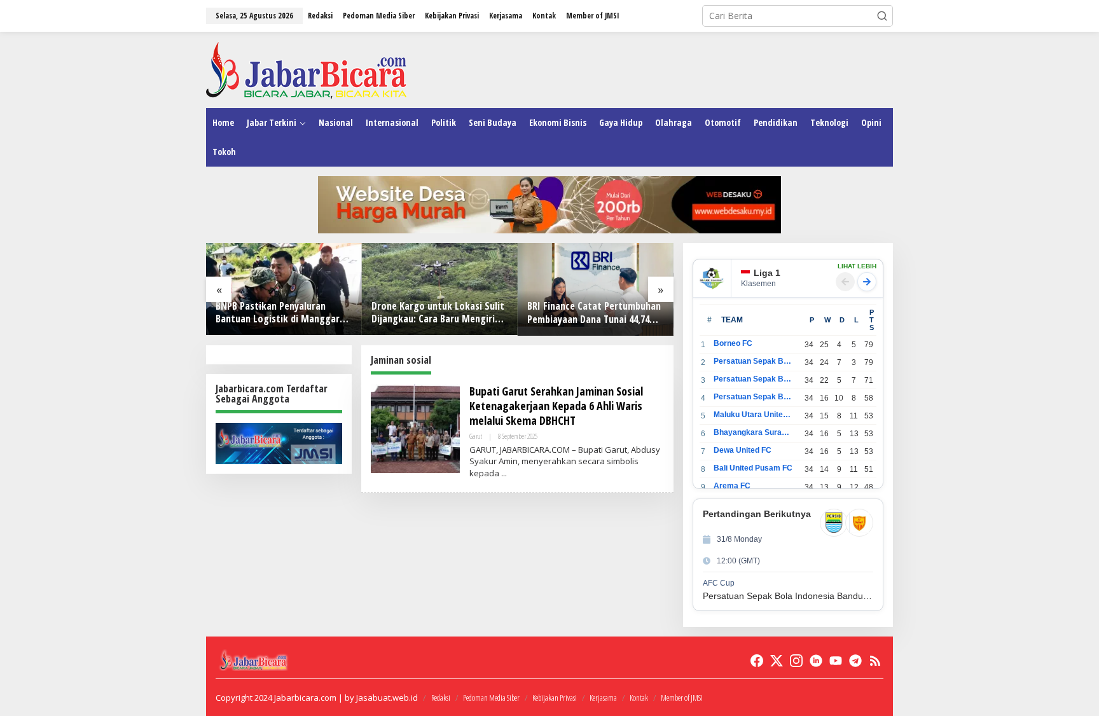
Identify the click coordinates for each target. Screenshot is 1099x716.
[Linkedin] (816, 660)
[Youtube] (835, 660)
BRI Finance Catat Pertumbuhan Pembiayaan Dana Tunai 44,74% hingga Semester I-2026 (594, 312)
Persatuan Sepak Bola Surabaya (753, 396)
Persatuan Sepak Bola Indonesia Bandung (753, 361)
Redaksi (440, 697)
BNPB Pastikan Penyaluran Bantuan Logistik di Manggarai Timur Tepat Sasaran (281, 312)
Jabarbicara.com (305, 697)
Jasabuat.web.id (387, 697)
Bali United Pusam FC (753, 468)
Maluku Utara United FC (753, 414)
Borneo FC (733, 343)
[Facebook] (757, 660)
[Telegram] (855, 660)
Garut (475, 436)
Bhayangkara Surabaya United (753, 432)
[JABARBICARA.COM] (306, 69)
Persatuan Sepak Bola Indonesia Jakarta (753, 379)
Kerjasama (603, 697)
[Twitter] (776, 660)
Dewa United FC (742, 450)
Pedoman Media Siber (491, 697)
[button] (882, 16)
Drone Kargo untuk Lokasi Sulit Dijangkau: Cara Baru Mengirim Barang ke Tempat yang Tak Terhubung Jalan (437, 312)
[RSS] (875, 660)
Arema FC (732, 485)
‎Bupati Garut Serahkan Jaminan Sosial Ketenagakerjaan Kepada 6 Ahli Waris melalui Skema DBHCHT (556, 406)
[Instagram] (796, 660)
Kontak (639, 697)
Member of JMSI (682, 697)
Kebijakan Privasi (554, 697)
